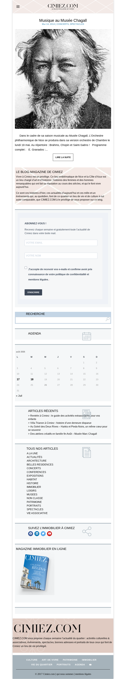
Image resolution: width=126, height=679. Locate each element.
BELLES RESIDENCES (40, 464)
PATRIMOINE (34, 502)
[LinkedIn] (36, 533)
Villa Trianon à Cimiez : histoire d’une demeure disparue (60, 423)
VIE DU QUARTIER (41, 664)
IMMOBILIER (34, 487)
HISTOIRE (32, 483)
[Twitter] (43, 533)
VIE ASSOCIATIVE (37, 513)
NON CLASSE (35, 498)
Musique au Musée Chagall (63, 20)
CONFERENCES (36, 472)
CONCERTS (63, 24)
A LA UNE (32, 453)
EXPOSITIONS (35, 475)
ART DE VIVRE (50, 660)
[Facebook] (30, 533)
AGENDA (80, 664)
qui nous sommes (65, 674)
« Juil (19, 395)
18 (32, 379)
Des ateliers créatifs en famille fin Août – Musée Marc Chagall (63, 433)
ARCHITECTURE (37, 460)
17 (18, 379)
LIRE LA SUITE (63, 157)
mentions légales (83, 674)
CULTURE (31, 660)
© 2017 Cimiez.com (45, 674)
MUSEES (32, 494)
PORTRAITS (34, 505)
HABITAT (32, 479)
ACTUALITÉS (34, 457)
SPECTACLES (77, 24)
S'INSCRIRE (33, 292)
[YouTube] (49, 533)
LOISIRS (31, 490)
